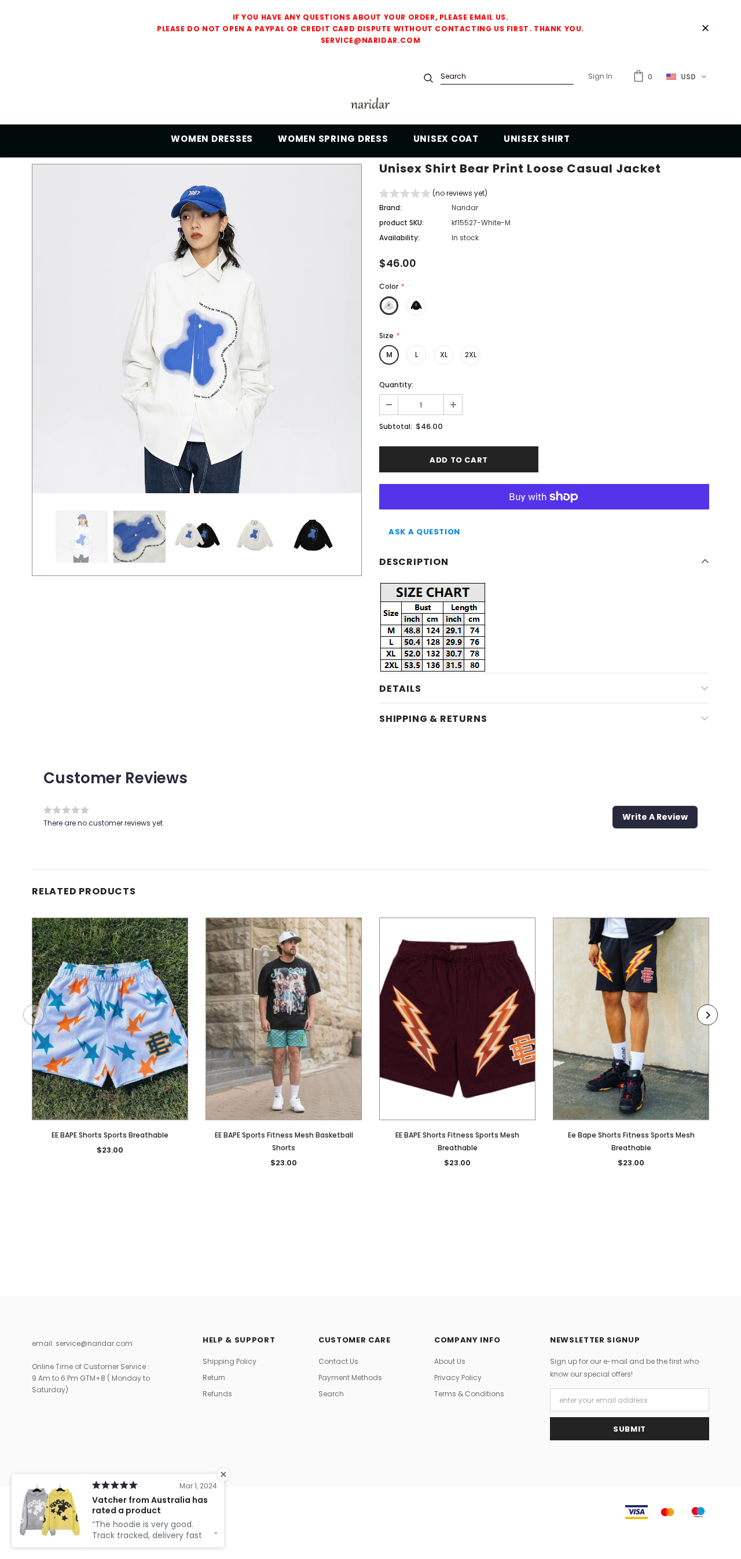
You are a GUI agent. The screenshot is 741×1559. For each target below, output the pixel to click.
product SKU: (401, 223)
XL (443, 355)
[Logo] (370, 105)
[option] (196, 328)
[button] (433, 195)
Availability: (399, 238)
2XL (470, 355)
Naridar (465, 207)
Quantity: (396, 385)
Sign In (600, 76)
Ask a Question (424, 531)
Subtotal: (395, 426)
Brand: (390, 207)
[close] (705, 29)
